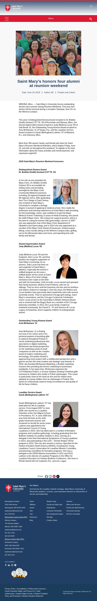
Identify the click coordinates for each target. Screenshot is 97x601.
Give (31, 511)
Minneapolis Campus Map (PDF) (16, 517)
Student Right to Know (24, 594)
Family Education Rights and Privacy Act (20, 591)
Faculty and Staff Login (54, 504)
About (32, 501)
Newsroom (33, 517)
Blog (31, 520)
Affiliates (32, 504)
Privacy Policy (10, 589)
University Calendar (73, 511)
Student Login (51, 501)
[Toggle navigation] (91, 6)
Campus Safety (52, 520)
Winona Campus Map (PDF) (14, 539)
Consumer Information (54, 511)
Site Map (50, 517)
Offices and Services (73, 504)
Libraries (69, 501)
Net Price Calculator (73, 514)
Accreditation (22, 589)
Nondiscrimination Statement (32, 596)
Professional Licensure (37, 589)
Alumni (32, 508)
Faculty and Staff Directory (75, 508)
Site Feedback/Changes (55, 514)
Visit (31, 514)
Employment (51, 508)
